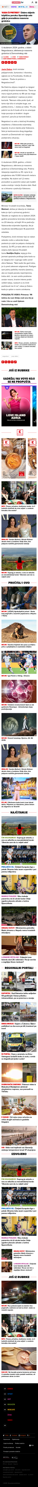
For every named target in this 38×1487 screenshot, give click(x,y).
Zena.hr (10, 1464)
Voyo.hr (15, 1464)
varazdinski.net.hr (8, 1472)
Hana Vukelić (24, 57)
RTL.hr (5, 1464)
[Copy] (15, 62)
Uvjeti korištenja (8, 1443)
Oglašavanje (15, 1439)
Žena (10, 1414)
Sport (10, 1394)
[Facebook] (2, 62)
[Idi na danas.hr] (18, 2)
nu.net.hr (30, 1475)
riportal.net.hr (18, 1472)
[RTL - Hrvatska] (6, 1458)
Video (10, 1420)
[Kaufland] (19, 432)
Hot (9, 1399)
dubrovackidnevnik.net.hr (10, 1475)
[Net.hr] (15, 1458)
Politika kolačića (19, 1443)
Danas (10, 1388)
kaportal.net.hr (26, 1470)
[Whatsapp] (9, 62)
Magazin (11, 1404)
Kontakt (18, 1447)
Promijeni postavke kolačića (11, 1451)
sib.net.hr (18, 1470)
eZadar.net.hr (23, 1475)
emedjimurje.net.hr (8, 1470)
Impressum (6, 1439)
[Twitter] (6, 62)
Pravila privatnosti (8, 1447)
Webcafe (11, 1409)
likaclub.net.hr (7, 1477)
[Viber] (12, 62)
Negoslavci (5, 356)
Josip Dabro (6, 69)
